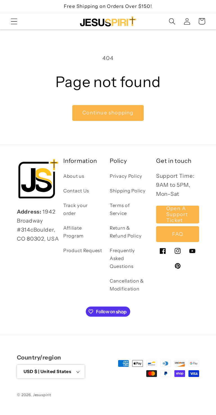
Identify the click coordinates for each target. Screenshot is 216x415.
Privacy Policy (126, 176)
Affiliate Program (73, 232)
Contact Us (76, 191)
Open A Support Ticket (177, 214)
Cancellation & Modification (127, 285)
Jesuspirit (42, 394)
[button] (14, 21)
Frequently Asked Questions (122, 258)
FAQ (177, 234)
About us (73, 176)
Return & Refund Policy (125, 232)
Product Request (82, 250)
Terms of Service (120, 209)
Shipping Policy (128, 191)
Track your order (75, 209)
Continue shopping (107, 113)
